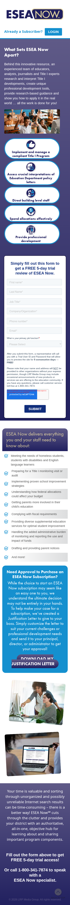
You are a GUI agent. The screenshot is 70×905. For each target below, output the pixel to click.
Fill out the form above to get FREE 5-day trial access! (35, 857)
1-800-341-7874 (33, 870)
